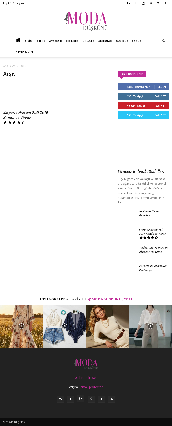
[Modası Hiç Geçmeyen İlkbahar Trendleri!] (127, 252)
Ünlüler (88, 41)
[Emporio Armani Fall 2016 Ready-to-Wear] (28, 94)
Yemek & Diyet (25, 51)
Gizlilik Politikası (86, 377)
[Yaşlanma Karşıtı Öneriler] (127, 216)
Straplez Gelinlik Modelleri (141, 171)
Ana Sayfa (9, 66)
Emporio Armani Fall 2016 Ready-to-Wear (25, 115)
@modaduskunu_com (110, 299)
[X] (165, 3)
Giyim (28, 41)
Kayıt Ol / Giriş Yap (14, 3)
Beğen (162, 86)
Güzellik (122, 41)
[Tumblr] (158, 3)
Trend (41, 41)
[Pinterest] (150, 3)
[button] (163, 41)
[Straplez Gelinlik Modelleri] (143, 147)
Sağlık (136, 41)
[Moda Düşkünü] (86, 21)
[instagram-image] (21, 326)
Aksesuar (105, 41)
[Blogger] (128, 3)
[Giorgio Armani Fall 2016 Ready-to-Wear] (127, 234)
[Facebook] (136, 3)
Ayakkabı (55, 41)
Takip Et (160, 96)
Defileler (72, 41)
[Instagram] (143, 3)
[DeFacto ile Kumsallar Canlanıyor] (127, 270)
